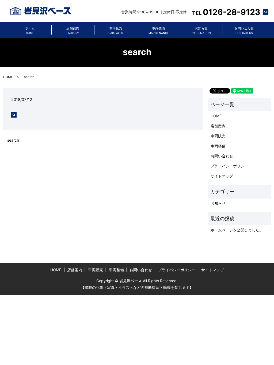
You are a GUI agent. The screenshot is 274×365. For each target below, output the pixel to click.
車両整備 (159, 30)
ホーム (30, 30)
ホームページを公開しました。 (237, 230)
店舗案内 (72, 30)
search (268, 13)
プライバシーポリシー (229, 166)
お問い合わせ (244, 30)
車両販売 (115, 30)
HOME (8, 77)
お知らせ (201, 30)
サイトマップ (222, 176)
